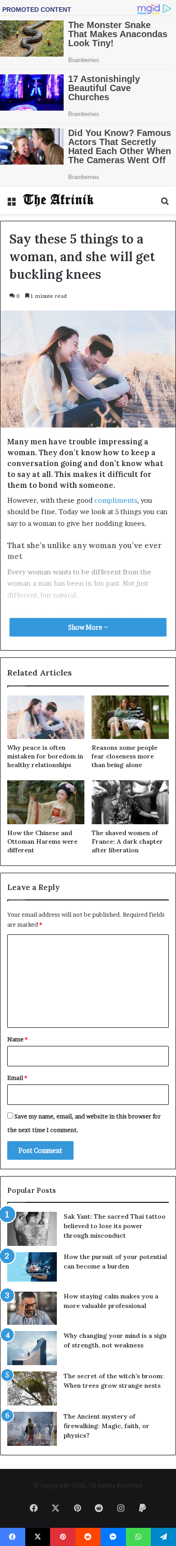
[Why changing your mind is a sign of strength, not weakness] (32, 1348)
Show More (86, 627)
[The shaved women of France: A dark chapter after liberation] (130, 802)
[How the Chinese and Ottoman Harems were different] (45, 802)
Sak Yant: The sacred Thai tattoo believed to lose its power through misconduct (115, 1226)
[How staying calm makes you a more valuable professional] (32, 1308)
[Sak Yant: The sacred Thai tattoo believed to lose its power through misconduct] (32, 1229)
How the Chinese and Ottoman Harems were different (42, 841)
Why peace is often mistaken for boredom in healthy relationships (45, 756)
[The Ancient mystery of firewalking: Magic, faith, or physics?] (32, 1429)
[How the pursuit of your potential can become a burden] (32, 1268)
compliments (115, 500)
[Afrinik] (59, 200)
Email (17, 1077)
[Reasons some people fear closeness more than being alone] (130, 717)
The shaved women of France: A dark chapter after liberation (127, 841)
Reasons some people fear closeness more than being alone (124, 756)
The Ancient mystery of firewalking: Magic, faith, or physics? (106, 1425)
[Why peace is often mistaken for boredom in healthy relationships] (45, 717)
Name (17, 1039)
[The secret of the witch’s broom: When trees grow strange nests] (32, 1388)
